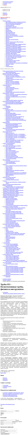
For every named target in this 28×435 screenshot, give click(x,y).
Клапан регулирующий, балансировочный (15, 220)
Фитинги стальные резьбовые (12, 81)
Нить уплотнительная (10, 150)
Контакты (5, 14)
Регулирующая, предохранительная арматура (16, 55)
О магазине (5, 385)
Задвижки (8, 86)
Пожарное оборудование (11, 53)
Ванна (7, 229)
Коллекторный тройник (11, 115)
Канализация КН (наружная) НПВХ (14, 103)
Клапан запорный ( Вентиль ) (12, 88)
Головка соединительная (11, 198)
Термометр (8, 107)
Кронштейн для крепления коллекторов (14, 118)
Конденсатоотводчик (10, 32)
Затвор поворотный (10, 87)
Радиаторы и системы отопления (13, 54)
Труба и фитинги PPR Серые (12, 259)
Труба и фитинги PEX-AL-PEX (13, 60)
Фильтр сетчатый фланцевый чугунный (15, 274)
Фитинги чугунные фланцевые (13, 83)
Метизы (7, 38)
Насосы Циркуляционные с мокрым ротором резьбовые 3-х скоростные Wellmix (16, 47)
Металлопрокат (9, 37)
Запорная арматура (10, 25)
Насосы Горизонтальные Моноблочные (14, 41)
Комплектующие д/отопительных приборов (15, 207)
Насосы (7, 40)
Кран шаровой (9, 90)
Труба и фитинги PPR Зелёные (12, 258)
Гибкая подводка (9, 231)
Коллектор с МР (9, 109)
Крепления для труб (10, 33)
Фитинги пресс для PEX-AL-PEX (13, 253)
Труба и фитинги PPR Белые (12, 256)
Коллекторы (8, 30)
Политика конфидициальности (10, 395)
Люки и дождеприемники (11, 34)
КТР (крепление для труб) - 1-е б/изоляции (15, 134)
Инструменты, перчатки (11, 26)
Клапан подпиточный (10, 215)
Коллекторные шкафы (11, 113)
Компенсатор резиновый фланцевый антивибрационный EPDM (14, 126)
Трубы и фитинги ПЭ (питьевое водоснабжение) (16, 62)
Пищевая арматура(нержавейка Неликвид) (15, 92)
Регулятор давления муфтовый (12, 225)
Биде (7, 228)
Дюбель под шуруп (10, 132)
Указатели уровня (10, 64)
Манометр (8, 106)
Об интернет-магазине (8, 1)
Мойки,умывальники (10, 236)
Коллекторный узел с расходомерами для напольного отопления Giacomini (15, 117)
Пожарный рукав (9, 203)
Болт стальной (9, 166)
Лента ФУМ (8, 149)
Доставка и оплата (7, 2)
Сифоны (8, 239)
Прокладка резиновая (10, 154)
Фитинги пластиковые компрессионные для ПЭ (16, 261)
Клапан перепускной (10, 214)
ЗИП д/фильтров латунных (12, 266)
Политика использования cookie (10, 396)
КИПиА (7, 29)
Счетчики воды (9, 59)
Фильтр (7, 65)
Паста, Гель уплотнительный (12, 151)
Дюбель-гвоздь (9, 169)
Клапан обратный (10, 89)
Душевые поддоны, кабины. (12, 232)
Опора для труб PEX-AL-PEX (12, 249)
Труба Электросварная (11, 163)
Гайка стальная (9, 168)
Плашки (7, 99)
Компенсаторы (9, 31)
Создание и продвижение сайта (8, 404)
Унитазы (8, 241)
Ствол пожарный (9, 204)
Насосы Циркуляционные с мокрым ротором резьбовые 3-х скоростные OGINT (16, 45)
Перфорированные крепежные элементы (15, 170)
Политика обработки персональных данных (13, 393)
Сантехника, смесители (11, 58)
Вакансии (5, 380)
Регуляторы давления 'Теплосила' (13, 226)
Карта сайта (3, 372)
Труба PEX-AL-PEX (10, 251)
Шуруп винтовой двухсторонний (13, 142)
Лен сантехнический (10, 147)
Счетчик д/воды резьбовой (12, 244)
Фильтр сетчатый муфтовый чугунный (14, 269)
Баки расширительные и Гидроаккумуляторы (16, 22)
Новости (5, 12)
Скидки (5, 5)
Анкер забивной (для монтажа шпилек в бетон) (16, 165)
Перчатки (8, 97)
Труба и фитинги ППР (11, 61)
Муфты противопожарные (12, 199)
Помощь (5, 3)
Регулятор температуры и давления (13, 57)
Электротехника (9, 66)
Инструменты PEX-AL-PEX (12, 247)
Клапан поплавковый (10, 217)
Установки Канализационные (12, 179)
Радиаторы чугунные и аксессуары (13, 212)
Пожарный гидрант (10, 201)
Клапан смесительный (11, 221)
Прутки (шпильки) (10, 171)
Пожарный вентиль (10, 200)
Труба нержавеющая (10, 162)
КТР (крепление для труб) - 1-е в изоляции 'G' (16, 135)
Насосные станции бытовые (12, 39)
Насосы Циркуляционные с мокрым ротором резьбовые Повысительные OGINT (16, 49)
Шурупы (8, 176)
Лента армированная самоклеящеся (13, 148)
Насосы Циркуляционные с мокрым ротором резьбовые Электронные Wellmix (16, 52)
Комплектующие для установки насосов (15, 186)
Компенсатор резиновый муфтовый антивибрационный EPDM (14, 124)
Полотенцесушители (10, 238)
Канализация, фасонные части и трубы (14, 27)
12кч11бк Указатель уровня (12, 263)
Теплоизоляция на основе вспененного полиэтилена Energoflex (14, 158)
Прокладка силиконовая (11, 155)
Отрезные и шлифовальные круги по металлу (16, 96)
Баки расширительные (11, 72)
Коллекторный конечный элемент (13, 114)
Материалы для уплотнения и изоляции (14, 36)
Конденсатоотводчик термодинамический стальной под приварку (15, 130)
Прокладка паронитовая (11, 152)
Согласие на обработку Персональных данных (13, 392)
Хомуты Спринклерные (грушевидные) (14, 139)
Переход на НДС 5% (5, 17)
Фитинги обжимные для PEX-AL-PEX (14, 252)
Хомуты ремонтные (10, 138)
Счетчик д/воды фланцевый (12, 245)
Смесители (8, 240)
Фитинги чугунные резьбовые (12, 82)
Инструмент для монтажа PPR (12, 255)
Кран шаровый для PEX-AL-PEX (13, 248)
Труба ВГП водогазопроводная (13, 161)
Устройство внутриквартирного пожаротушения (16, 205)
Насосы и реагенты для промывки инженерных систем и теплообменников (16, 95)
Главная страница (7, 278)
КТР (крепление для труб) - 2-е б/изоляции (15, 136)
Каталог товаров (6, 20)
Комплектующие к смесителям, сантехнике (15, 233)
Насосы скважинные (10, 43)
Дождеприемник (9, 144)
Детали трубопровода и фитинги (13, 24)
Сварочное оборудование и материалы (14, 100)
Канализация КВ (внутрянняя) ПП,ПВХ (15, 102)
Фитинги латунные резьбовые (12, 75)
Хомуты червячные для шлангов (13, 141)
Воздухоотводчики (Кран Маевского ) (14, 23)
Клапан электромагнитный (12, 222)
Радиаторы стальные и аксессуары (13, 211)
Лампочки (8, 276)
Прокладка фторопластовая (12, 156)
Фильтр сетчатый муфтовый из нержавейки (15, 267)
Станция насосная (10, 178)
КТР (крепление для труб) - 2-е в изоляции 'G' (16, 137)
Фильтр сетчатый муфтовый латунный (14, 268)
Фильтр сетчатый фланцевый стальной (14, 270)
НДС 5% (5, 15)
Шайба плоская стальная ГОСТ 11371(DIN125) (16, 172)
